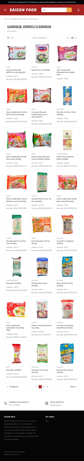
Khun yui (34, 67)
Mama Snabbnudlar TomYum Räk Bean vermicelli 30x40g (16, 200)
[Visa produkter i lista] (76, 38)
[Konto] (78, 10)
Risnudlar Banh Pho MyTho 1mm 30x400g (16, 242)
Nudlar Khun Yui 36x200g (40, 70)
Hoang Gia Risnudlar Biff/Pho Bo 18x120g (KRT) (16, 71)
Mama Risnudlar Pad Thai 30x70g (40, 242)
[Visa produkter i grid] (72, 38)
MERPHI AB (15, 454)
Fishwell (60, 322)
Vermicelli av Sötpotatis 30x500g (65, 242)
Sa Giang (60, 280)
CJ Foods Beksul (62, 154)
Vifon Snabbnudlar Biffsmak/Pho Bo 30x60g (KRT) (65, 72)
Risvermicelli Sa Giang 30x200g (65, 284)
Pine (7, 367)
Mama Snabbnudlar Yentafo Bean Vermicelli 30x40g (67, 200)
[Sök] (69, 10)
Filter (12, 38)
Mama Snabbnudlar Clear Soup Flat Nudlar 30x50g (40, 158)
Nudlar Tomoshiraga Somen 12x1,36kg (41, 326)
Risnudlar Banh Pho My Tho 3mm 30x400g (41, 200)
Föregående (14, 387)
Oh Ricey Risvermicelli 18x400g (39, 284)
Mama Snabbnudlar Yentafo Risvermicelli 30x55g (16, 158)
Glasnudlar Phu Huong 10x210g (39, 371)
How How (60, 109)
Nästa (72, 387)
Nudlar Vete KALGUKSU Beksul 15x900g (65, 158)
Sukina (33, 322)
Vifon (8, 67)
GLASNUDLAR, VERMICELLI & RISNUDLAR (23, 19)
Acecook (34, 280)
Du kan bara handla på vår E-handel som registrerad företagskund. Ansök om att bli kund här (42, 2)
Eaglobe (60, 238)
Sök (47, 421)
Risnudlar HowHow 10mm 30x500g (66, 113)
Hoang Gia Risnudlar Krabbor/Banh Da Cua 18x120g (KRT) (39, 114)
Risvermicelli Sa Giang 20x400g (65, 371)
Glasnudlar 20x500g (13, 283)
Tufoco (34, 196)
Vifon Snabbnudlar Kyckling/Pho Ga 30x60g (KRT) (15, 327)
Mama (8, 109)
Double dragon (12, 280)
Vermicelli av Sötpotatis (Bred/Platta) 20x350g (65, 326)
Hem (5, 19)
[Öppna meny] (5, 10)
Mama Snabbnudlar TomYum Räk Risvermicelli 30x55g (16, 113)
